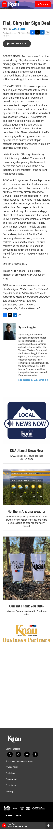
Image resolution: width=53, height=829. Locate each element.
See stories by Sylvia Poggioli (33, 379)
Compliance (11, 785)
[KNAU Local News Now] (26, 420)
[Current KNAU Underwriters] (26, 633)
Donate (44, 4)
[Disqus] (26, 689)
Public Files (10, 773)
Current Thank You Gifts (26, 606)
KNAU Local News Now (26, 451)
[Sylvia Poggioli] (9, 331)
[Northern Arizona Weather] (26, 487)
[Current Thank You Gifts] (26, 568)
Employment (11, 779)
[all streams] (49, 825)
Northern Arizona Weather (26, 511)
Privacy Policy (12, 767)
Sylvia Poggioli (19, 28)
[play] (4, 825)
